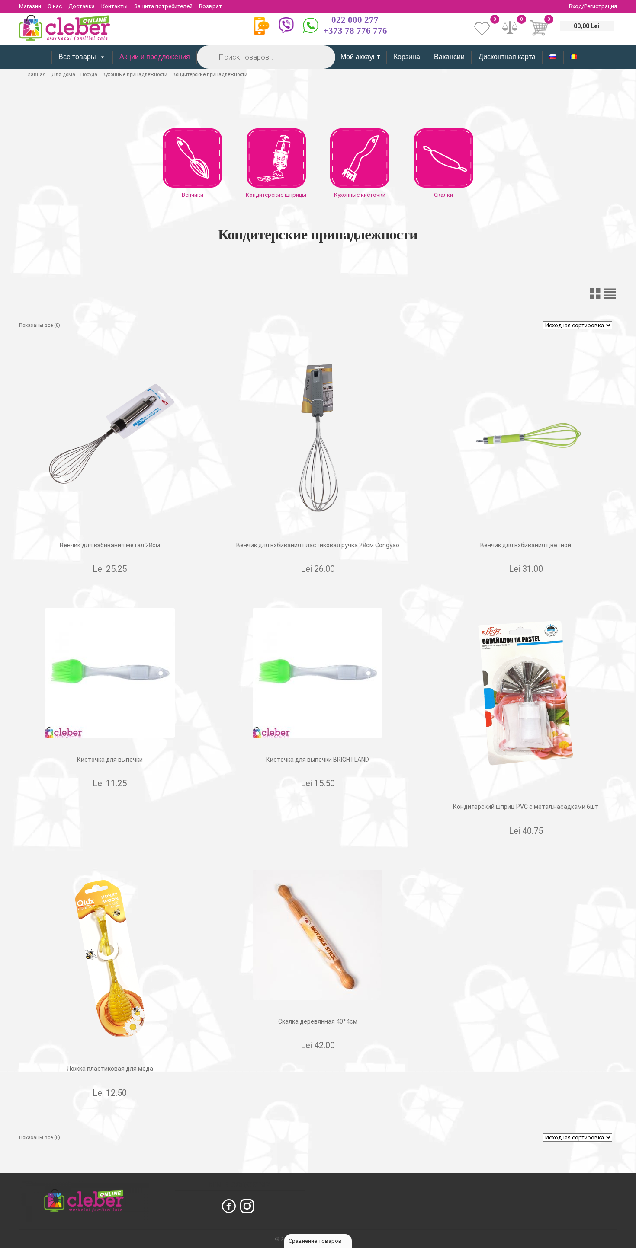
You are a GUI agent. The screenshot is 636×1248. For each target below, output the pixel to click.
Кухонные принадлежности (135, 74)
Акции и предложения (154, 57)
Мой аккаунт (360, 57)
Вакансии (449, 57)
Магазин (30, 6)
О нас (55, 6)
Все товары (77, 57)
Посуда (88, 74)
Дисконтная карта (507, 57)
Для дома (63, 74)
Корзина (407, 57)
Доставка (81, 6)
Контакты (114, 6)
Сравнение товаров (316, 1241)
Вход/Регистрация (593, 6)
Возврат (210, 6)
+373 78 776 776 (355, 31)
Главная (36, 74)
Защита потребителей (163, 6)
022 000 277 (355, 20)
